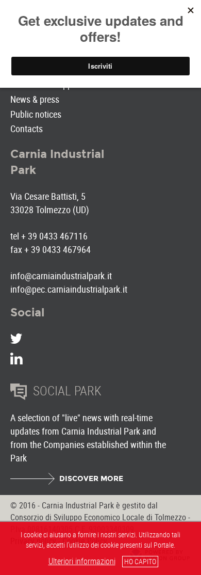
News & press (34, 99)
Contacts (26, 128)
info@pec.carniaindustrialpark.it (68, 289)
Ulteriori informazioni (81, 561)
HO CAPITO (140, 561)
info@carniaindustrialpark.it (61, 275)
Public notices (35, 114)
